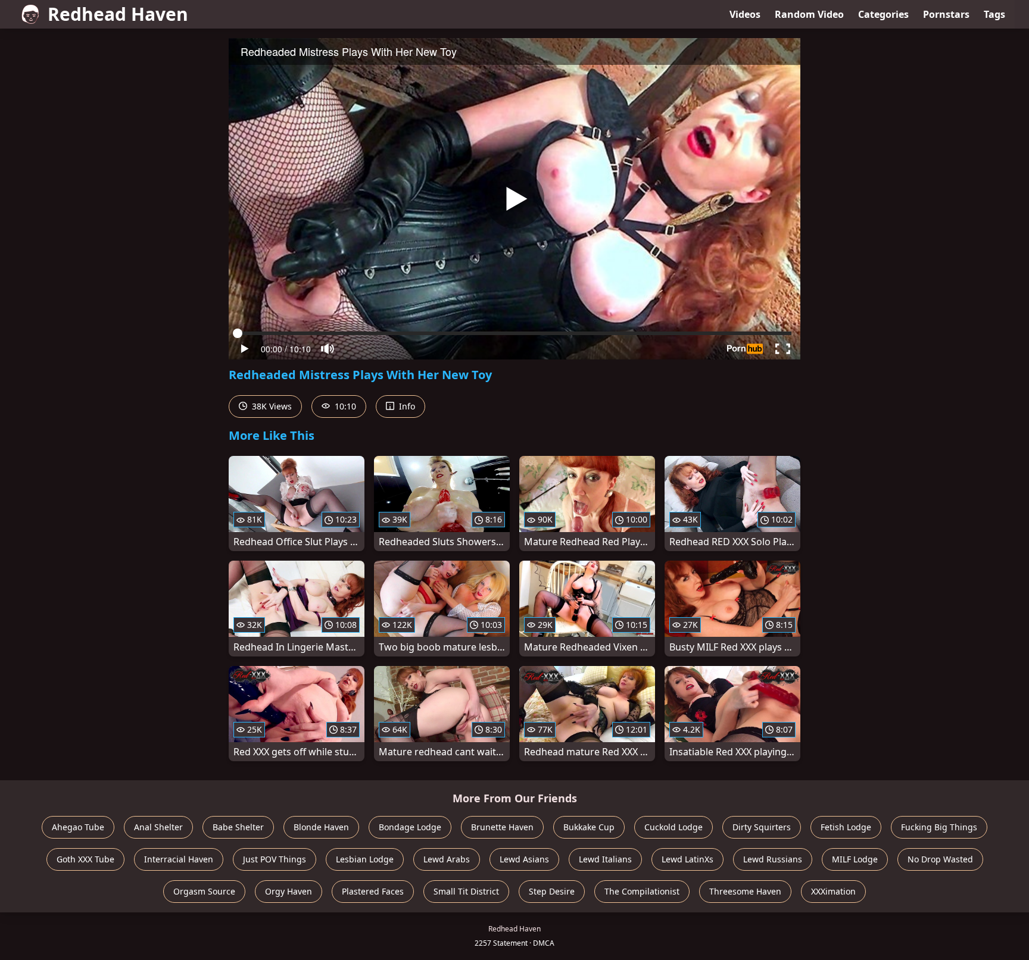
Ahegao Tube (78, 827)
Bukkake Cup (589, 827)
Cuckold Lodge (673, 827)
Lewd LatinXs (687, 859)
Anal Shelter (158, 827)
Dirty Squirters (761, 827)
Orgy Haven (288, 891)
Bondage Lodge (410, 827)
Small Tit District (466, 891)
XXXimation (833, 891)
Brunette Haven (502, 827)
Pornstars (946, 14)
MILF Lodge (855, 859)
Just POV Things (274, 859)
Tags (994, 14)
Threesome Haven (745, 891)
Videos (744, 14)
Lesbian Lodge (365, 859)
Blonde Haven (321, 827)
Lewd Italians (605, 859)
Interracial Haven (178, 859)
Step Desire (552, 891)
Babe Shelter (238, 827)
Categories (883, 14)
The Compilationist (641, 891)
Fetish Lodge (846, 827)
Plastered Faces (373, 891)
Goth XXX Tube (85, 859)
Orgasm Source (204, 891)
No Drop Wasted (940, 859)
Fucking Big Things (939, 827)
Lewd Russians (772, 859)
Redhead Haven (118, 14)
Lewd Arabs (446, 859)
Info (406, 406)
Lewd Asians (524, 859)
